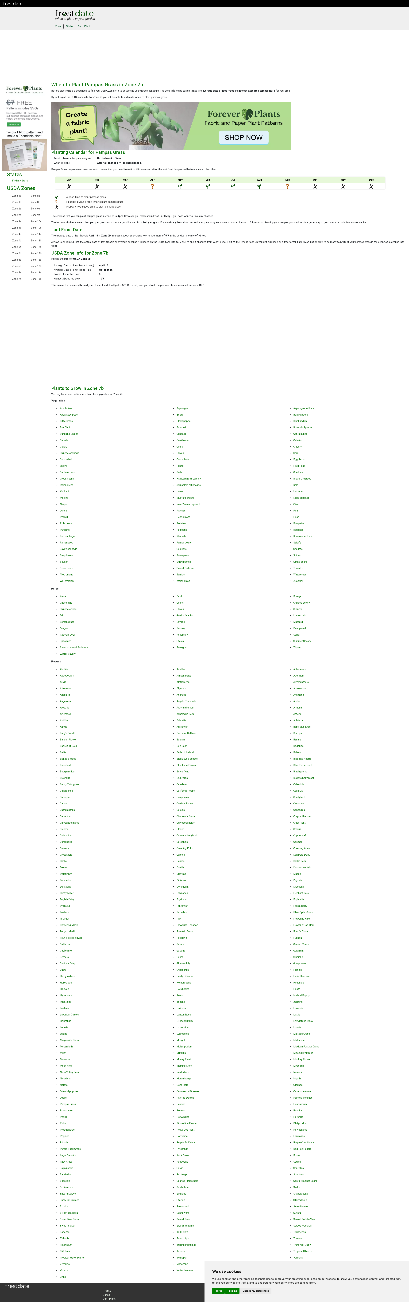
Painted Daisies (185, 1097)
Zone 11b (36, 240)
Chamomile (66, 602)
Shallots (298, 549)
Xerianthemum (185, 1270)
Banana (297, 739)
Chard (180, 446)
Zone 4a (16, 234)
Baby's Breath (67, 733)
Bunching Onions (69, 433)
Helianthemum (301, 976)
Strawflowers (300, 1206)
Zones (45, 3)
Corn (295, 453)
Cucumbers (183, 459)
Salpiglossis (66, 1168)
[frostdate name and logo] (12, 3)
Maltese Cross (301, 1033)
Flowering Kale (301, 918)
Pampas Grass (68, 1104)
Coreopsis (182, 841)
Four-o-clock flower (71, 937)
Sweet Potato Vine (304, 1219)
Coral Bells (66, 841)
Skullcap (181, 1193)
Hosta (296, 989)
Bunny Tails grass (69, 784)
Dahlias (181, 861)
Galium (180, 944)
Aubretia (181, 720)
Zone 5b (16, 253)
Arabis (296, 701)
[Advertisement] (204, 57)
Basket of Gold (68, 745)
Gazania (181, 950)
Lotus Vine (183, 1027)
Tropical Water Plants (72, 1257)
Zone (58, 26)
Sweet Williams (185, 1225)
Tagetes (64, 1232)
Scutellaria (183, 1187)
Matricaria (299, 1040)
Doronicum (183, 886)
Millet (63, 1052)
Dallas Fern (299, 861)
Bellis (63, 752)
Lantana (64, 1008)
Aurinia (63, 726)
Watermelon (67, 580)
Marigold (181, 1040)
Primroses (299, 1136)
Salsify (297, 542)
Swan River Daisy (69, 1219)
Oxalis (63, 1097)
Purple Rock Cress (70, 1148)
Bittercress (66, 421)
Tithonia (64, 1238)
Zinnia (63, 1276)
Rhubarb (181, 536)
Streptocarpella (69, 1212)
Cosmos (297, 841)
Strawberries (184, 561)
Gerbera (64, 957)
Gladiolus (298, 957)
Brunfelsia (182, 777)
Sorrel (296, 634)
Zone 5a (16, 246)
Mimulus (181, 1052)
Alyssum (181, 688)
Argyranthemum (185, 707)
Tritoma (181, 1251)
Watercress (299, 574)
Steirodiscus (300, 1200)
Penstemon (66, 1110)
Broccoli (181, 427)
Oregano (64, 628)
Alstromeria (183, 682)
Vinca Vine (182, 1264)
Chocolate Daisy (186, 816)
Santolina (298, 1168)
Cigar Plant (299, 822)
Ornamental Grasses (188, 1091)
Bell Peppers (300, 414)
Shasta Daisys (68, 1193)
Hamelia (297, 969)
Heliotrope (66, 982)
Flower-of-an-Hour (303, 925)
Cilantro (297, 609)
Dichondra (65, 880)
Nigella (297, 1078)
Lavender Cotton (69, 1014)
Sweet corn (66, 568)
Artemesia (65, 714)
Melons (64, 497)
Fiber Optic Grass (303, 912)
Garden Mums (301, 944)
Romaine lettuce (302, 536)
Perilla (63, 1116)
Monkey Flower (302, 1059)
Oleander (298, 1084)
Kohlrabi (64, 491)
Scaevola (65, 1180)
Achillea (181, 669)
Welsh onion (183, 580)
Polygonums (300, 1129)
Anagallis (65, 694)
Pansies (181, 1104)
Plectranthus (67, 1129)
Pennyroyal (299, 628)
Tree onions (66, 574)
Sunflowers (183, 1212)
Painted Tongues (303, 1097)
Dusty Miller (66, 893)
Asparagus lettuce (303, 408)
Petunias (298, 1116)
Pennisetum (300, 1104)
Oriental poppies (69, 1091)
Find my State (20, 180)
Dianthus (181, 873)
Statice (181, 1200)
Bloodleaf (65, 765)
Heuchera (298, 982)
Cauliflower (183, 440)
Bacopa (297, 733)
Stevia (180, 641)
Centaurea (299, 809)
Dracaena (298, 886)
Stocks (64, 1206)
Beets (180, 414)
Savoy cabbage (68, 549)
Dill (61, 615)
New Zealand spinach (188, 504)
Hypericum (66, 995)
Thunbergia (299, 1232)
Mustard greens (185, 497)
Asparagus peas (69, 414)
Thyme (297, 647)
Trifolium (65, 1251)
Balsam (181, 739)
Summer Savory (302, 641)
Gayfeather (66, 950)
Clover (180, 829)
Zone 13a (36, 272)
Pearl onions (183, 517)
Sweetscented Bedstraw (74, 647)
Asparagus (182, 408)
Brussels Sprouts (303, 427)
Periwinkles (183, 1116)
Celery (63, 446)
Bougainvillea (67, 771)
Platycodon (299, 1123)
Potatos (181, 523)
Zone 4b (16, 240)
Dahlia (63, 861)
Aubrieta (298, 720)
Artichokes (66, 408)
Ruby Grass (66, 1161)
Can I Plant (84, 26)
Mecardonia (66, 1046)
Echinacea (182, 893)
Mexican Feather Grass (306, 1046)
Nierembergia (184, 1078)
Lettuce (298, 491)
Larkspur (181, 1008)
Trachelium (66, 1244)
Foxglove (182, 937)
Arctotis (64, 707)
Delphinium (66, 873)
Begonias (298, 745)
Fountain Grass (185, 931)
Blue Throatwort (302, 765)
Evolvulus (65, 905)
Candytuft (299, 797)
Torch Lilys (183, 1238)
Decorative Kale (302, 867)
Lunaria (297, 1027)
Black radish (300, 421)
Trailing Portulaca (186, 1244)
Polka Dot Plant (186, 1129)
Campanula (183, 797)
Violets (64, 1270)
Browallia (65, 777)
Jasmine (298, 1001)
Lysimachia (183, 1033)
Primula (64, 1142)
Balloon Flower (68, 739)
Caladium (182, 784)
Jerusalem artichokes (189, 485)
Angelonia (65, 701)
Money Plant (184, 1059)
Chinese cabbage (69, 453)
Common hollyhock (187, 835)
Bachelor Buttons (186, 733)
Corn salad (66, 459)
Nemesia (298, 1072)
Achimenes (299, 669)
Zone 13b (36, 278)
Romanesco (66, 542)
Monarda (65, 1059)
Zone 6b (16, 266)
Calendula (298, 784)
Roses (296, 1155)
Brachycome (300, 771)
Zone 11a (36, 234)
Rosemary (182, 634)
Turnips (181, 574)
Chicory (297, 446)
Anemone (298, 694)
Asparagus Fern (185, 714)
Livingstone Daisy (303, 1021)
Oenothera (182, 1084)
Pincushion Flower (187, 1123)
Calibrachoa (66, 790)
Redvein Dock (67, 634)
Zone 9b (35, 214)
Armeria (297, 707)
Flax (179, 918)
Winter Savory (68, 653)
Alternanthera (301, 682)
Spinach (297, 555)
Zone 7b (16, 278)
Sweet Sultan (67, 1225)
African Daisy (184, 675)
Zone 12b (36, 253)
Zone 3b (16, 227)
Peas (296, 517)
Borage (297, 596)
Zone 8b (35, 202)
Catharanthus (67, 809)
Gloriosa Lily (183, 963)
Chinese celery (301, 602)
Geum (180, 957)
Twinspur (182, 1257)
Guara (63, 969)
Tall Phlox (182, 1232)
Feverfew (182, 912)
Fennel (180, 465)
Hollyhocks (183, 989)
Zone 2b (16, 214)
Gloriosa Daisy (68, 963)
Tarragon (181, 647)
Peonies (297, 1110)
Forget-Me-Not (68, 931)
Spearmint (65, 641)
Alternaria (65, 688)
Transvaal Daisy (302, 1244)
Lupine (63, 1033)
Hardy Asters (67, 976)
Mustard (298, 621)
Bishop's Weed (68, 758)
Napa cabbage (301, 497)
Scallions (182, 549)
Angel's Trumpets (186, 701)
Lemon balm (300, 615)
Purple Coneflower (303, 1142)
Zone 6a (16, 259)
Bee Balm (182, 745)
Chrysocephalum (186, 822)
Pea (295, 510)
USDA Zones (21, 188)
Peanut (64, 517)
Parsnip (181, 510)
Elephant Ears (301, 893)
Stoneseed (183, 1206)
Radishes (298, 529)
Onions (63, 510)
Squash (64, 561)
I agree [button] (218, 1290)
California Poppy (186, 790)
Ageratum (298, 675)
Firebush (64, 918)
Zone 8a (35, 195)
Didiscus (181, 880)
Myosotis (298, 1065)
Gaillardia (65, 944)
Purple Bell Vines (186, 1142)
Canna (63, 803)
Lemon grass (67, 621)
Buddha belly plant (303, 777)
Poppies (64, 1136)
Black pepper (184, 421)
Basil (179, 596)
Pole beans (66, 523)
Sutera (297, 1212)
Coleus (297, 829)
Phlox (63, 1123)
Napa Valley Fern (69, 1072)
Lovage (181, 621)
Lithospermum (185, 1021)
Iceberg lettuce (302, 478)
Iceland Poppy (301, 995)
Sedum (297, 1187)
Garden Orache (185, 615)
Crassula (64, 848)
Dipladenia (65, 886)
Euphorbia (298, 899)
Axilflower (182, 726)
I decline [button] (232, 1290)
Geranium (298, 950)
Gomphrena (299, 963)
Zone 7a (16, 272)
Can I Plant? (109, 1298)
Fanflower (182, 905)
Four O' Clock (300, 931)
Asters (297, 714)
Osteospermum (302, 1091)
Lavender (298, 1008)
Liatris (296, 1014)
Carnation (298, 803)
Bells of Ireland (185, 752)
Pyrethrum (182, 1148)
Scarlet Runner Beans (305, 1180)
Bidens (297, 752)
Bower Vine (183, 771)
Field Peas (299, 465)
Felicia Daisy (300, 905)
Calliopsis (65, 797)
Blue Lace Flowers (187, 765)
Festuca (64, 912)
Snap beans (66, 555)
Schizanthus (66, 1187)
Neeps (63, 504)
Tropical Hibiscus (303, 1251)
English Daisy (67, 899)
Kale (295, 485)
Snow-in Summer (69, 1200)
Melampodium (184, 1046)
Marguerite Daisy (69, 1040)
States (35, 3)
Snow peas (183, 555)
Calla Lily (298, 790)
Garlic (180, 472)
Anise (63, 596)
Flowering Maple (69, 925)
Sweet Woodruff (302, 1225)
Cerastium (65, 816)
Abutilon (64, 669)
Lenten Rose (184, 1014)
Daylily (180, 867)
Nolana (64, 1084)
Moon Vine (66, 1065)
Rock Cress (183, 1155)
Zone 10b (36, 227)
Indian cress (66, 485)
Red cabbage (67, 536)
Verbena (298, 1257)
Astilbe (64, 720)
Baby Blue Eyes (302, 726)
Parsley (181, 628)
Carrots (64, 440)
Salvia (180, 1168)
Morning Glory (184, 1065)
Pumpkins (298, 523)
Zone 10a (36, 221)
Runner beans (184, 542)
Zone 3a (16, 221)
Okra (295, 504)
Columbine (66, 835)
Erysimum (182, 899)
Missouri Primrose (303, 1052)
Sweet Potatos (185, 568)
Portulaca (182, 1136)
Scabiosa (298, 1174)
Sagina (297, 1161)
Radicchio (182, 529)
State (69, 26)
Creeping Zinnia (301, 848)
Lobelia (64, 1027)
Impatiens (65, 1001)
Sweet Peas (183, 1219)
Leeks (180, 491)
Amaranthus (300, 688)
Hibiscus (64, 989)
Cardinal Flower (185, 803)
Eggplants (299, 459)
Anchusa (181, 694)
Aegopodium (67, 675)
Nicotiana (65, 1078)
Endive (63, 465)
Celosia (181, 809)
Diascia (297, 873)
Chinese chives (68, 609)
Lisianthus (65, 1021)
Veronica (65, 1264)
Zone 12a (36, 246)
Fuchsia (297, 937)
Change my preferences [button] (256, 1290)
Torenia (297, 1238)
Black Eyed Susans (187, 758)
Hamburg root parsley (189, 478)
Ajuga (63, 682)
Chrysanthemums (69, 822)
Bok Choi (65, 427)
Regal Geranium (68, 1155)
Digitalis (297, 880)
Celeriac (297, 440)
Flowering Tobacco (187, 925)
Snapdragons (300, 1193)
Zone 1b (16, 202)
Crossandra (66, 854)
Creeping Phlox (185, 848)
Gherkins (298, 472)
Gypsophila (183, 969)
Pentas (181, 1110)
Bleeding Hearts (302, 758)
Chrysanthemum (302, 816)
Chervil (180, 602)
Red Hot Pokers (302, 1148)
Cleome (64, 829)
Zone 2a (16, 208)
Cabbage (181, 433)
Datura (63, 867)
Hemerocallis (184, 982)
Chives (180, 453)
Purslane (65, 529)
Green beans (67, 478)
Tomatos (298, 568)
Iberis (180, 995)
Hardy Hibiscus (185, 976)
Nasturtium (183, 1072)
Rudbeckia (182, 1161)
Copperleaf (299, 835)
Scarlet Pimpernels (187, 1180)
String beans (300, 561)
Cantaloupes (300, 433)
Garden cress (67, 472)
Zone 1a (16, 195)
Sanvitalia (65, 1174)
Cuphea (181, 854)
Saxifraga (182, 1174)
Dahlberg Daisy (301, 854)
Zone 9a (35, 208)
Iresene (181, 1001)
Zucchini (298, 580)
